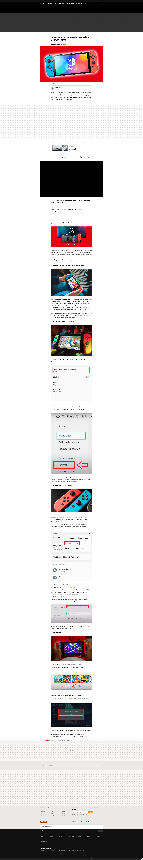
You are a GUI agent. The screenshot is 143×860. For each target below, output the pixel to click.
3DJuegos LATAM (52, 850)
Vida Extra (51, 838)
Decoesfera (88, 838)
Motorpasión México (80, 850)
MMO (52, 813)
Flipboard (63, 44)
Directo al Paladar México (71, 851)
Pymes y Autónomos (99, 838)
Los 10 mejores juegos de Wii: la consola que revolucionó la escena (78, 149)
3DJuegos (51, 836)
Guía (64, 740)
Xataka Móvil (43, 838)
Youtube (81, 821)
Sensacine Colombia (62, 851)
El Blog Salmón (98, 836)
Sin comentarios (55, 44)
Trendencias (88, 836)
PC (41, 815)
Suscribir (91, 812)
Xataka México (43, 850)
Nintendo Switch (70, 740)
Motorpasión (79, 836)
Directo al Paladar (71, 836)
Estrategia (61, 3)
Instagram (84, 821)
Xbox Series (53, 815)
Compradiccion (88, 839)
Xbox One (64, 815)
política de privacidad (86, 814)
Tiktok (88, 821)
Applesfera (42, 839)
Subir (99, 831)
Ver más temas (43, 821)
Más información (72, 858)
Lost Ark (86, 3)
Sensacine (60, 836)
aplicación (73, 587)
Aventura (49, 3)
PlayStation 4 (64, 818)
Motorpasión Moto (80, 838)
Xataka (42, 836)
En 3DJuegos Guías (72, 146)
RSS (86, 821)
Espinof (60, 838)
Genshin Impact (70, 3)
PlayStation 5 (53, 818)
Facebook (100, 4)
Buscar (100, 827)
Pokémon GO (79, 3)
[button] (58, 87)
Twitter (102, 4)
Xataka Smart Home (44, 841)
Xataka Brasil (43, 851)
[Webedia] (100, 1)
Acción (55, 3)
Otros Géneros (58, 740)
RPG (44, 3)
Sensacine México (62, 850)
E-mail (65, 44)
